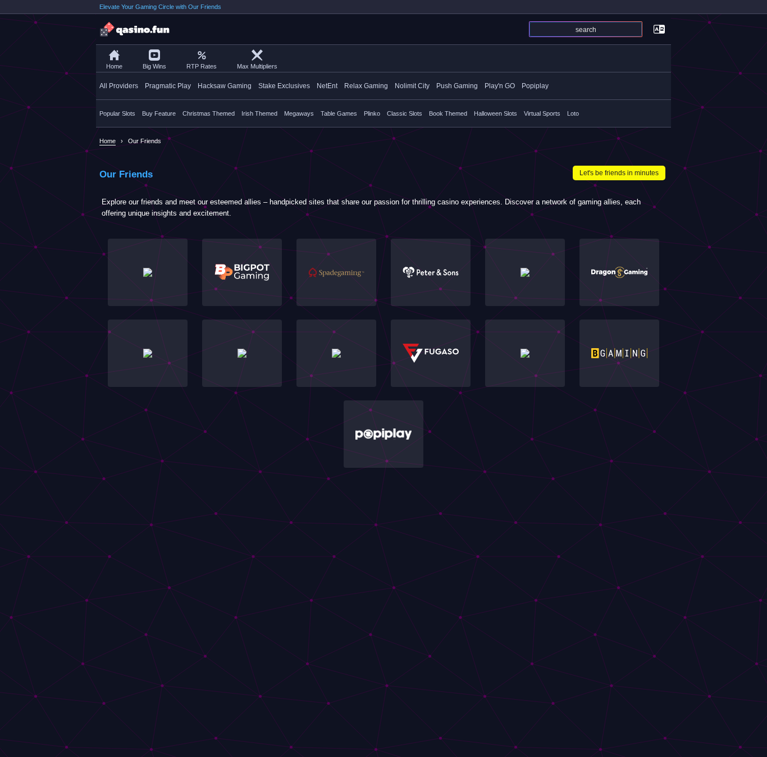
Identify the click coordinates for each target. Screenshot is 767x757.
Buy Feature (159, 113)
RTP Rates (201, 66)
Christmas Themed (208, 113)
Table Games (339, 113)
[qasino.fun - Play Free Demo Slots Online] (135, 29)
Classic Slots (404, 113)
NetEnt (327, 86)
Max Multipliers (257, 66)
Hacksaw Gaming (225, 86)
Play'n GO (500, 86)
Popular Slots (117, 113)
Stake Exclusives (284, 86)
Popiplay (535, 86)
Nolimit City (412, 86)
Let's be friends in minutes (619, 173)
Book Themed (448, 113)
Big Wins (154, 66)
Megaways (299, 113)
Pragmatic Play (168, 86)
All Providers (118, 86)
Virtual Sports (542, 113)
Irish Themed (259, 113)
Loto (573, 113)
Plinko (372, 113)
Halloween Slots (495, 113)
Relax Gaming (366, 86)
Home (114, 66)
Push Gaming (457, 86)
